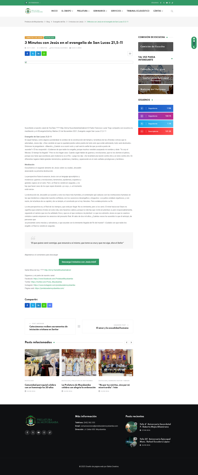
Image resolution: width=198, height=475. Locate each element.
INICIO (54, 11)
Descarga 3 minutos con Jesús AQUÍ (79, 262)
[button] (127, 342)
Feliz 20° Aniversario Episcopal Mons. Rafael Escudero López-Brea (66, 3)
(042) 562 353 (89, 422)
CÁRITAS (157, 11)
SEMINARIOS (99, 11)
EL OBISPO (66, 11)
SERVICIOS (116, 11)
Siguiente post (120, 325)
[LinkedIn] (38, 53)
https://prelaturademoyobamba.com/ (49, 288)
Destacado (29, 381)
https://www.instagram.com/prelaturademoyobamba (54, 285)
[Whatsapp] (44, 53)
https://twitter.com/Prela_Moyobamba (46, 282)
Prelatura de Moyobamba (82, 381)
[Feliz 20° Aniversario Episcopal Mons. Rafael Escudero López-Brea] (131, 442)
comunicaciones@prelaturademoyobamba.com (99, 426)
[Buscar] (172, 11)
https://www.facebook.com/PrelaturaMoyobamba (53, 279)
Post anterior (38, 323)
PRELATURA (82, 11)
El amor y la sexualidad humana (112, 328)
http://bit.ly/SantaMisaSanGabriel (57, 270)
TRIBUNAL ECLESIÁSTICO (138, 11)
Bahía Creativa (112, 466)
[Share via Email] (130, 53)
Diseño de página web (95, 466)
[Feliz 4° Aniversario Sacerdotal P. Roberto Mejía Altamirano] (131, 427)
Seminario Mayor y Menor (118, 381)
